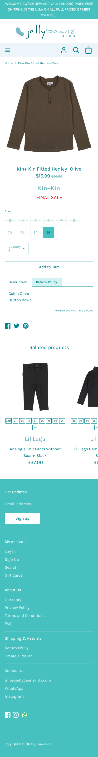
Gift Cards (14, 575)
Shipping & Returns (23, 638)
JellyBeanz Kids (40, 744)
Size (8, 211)
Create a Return (19, 656)
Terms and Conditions (25, 615)
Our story (13, 599)
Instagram (14, 696)
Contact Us (14, 670)
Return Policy (17, 647)
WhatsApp (14, 688)
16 (48, 232)
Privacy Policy (17, 607)
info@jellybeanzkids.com (28, 680)
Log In (10, 551)
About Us (13, 589)
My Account (15, 541)
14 (36, 232)
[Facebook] (8, 715)
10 (10, 232)
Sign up (22, 518)
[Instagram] (16, 715)
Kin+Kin (49, 188)
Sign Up (12, 559)
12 (23, 232)
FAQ (8, 623)
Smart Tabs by (78, 310)
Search (11, 567)
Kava (90, 310)
